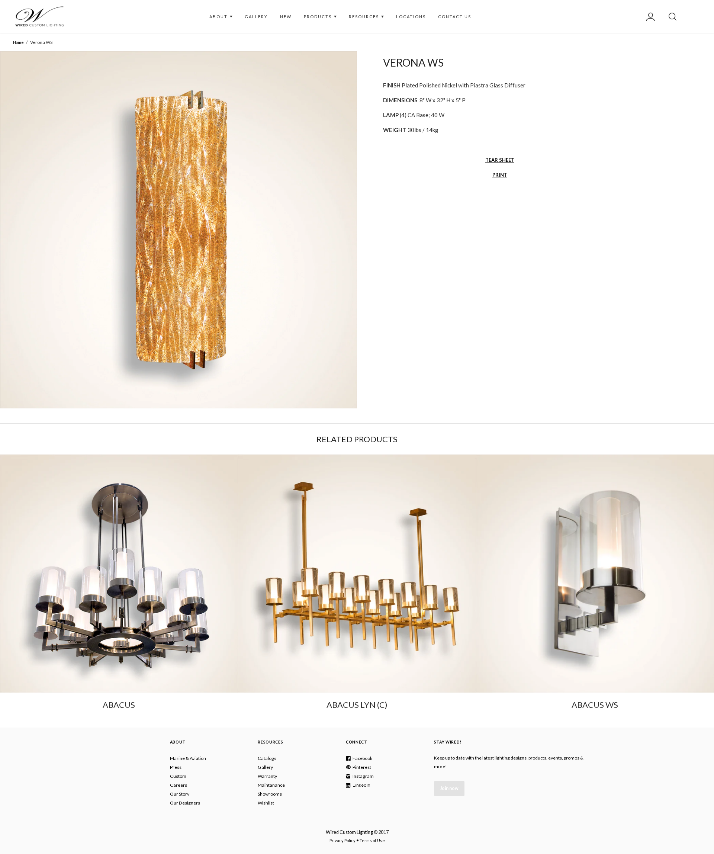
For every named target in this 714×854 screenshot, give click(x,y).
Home (18, 42)
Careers (178, 785)
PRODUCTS (318, 16)
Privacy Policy (342, 840)
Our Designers (185, 803)
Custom (178, 776)
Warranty (267, 776)
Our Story (179, 794)
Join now (449, 788)
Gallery (265, 767)
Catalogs (267, 758)
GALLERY (256, 16)
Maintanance (271, 785)
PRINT (499, 175)
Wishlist (266, 803)
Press (175, 767)
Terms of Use (372, 840)
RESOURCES (364, 16)
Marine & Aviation (188, 758)
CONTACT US (454, 16)
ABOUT (219, 16)
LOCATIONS (411, 16)
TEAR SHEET (499, 160)
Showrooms (270, 794)
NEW (286, 16)
